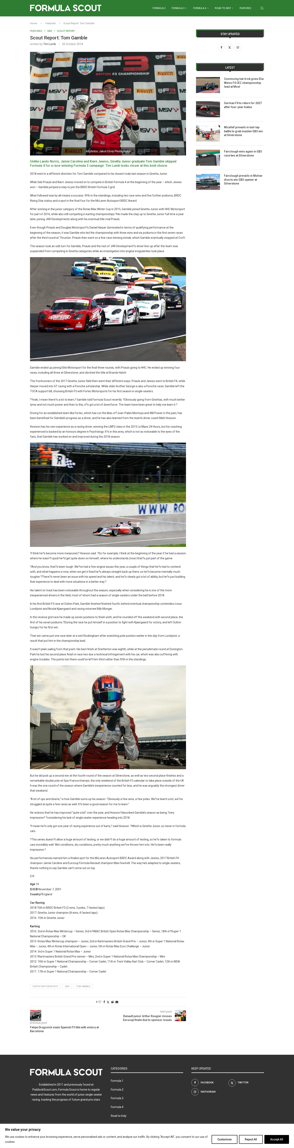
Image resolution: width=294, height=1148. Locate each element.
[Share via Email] (116, 1002)
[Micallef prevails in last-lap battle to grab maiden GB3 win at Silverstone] (208, 133)
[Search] (262, 8)
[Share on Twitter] (108, 1002)
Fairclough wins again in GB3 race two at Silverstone (243, 153)
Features (245, 8)
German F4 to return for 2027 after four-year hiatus (243, 105)
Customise (224, 1139)
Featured (50, 23)
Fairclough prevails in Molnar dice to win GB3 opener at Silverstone (243, 179)
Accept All (276, 1139)
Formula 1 (117, 1080)
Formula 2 (159, 8)
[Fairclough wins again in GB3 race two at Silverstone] (208, 158)
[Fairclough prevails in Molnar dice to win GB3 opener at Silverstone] (208, 182)
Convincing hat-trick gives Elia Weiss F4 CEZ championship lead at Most (244, 82)
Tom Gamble (83, 986)
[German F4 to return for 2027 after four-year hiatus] (208, 109)
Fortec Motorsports (45, 986)
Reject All (251, 1139)
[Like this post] (99, 1002)
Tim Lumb (49, 44)
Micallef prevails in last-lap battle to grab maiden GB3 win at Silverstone (243, 131)
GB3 (67, 986)
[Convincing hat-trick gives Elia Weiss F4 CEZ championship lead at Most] (208, 85)
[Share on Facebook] (104, 1002)
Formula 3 (178, 8)
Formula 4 (199, 8)
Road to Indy (223, 8)
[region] (147, 1136)
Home (33, 23)
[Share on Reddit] (112, 1002)
